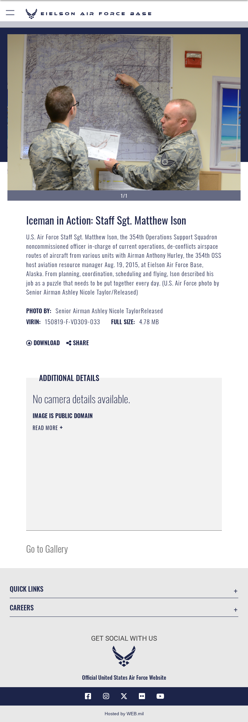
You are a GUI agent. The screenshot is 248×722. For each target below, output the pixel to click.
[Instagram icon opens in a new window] (106, 696)
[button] (10, 13)
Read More (46, 428)
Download (46, 342)
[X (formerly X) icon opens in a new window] (124, 696)
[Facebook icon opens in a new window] (88, 696)
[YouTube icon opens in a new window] (160, 696)
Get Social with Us (124, 638)
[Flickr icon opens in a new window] (142, 696)
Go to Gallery (47, 548)
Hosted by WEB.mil (124, 713)
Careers (22, 607)
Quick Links (26, 589)
